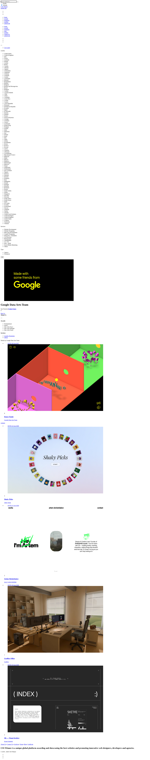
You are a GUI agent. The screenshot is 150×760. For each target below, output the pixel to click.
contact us (7, 34)
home (5, 17)
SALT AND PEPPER (10, 582)
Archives (16, 744)
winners (3, 423)
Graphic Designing (9, 336)
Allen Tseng (7, 502)
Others (6, 337)
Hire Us (3, 313)
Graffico (6, 662)
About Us (3, 744)
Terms (21, 744)
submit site (4, 8)
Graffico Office (9, 658)
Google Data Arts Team (10, 420)
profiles (6, 22)
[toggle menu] (1, 45)
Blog (25, 744)
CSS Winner (4, 6)
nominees (6, 20)
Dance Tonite (8, 417)
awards (6, 19)
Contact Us (10, 744)
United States (12, 309)
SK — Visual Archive (11, 738)
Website (5, 5)
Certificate (30, 744)
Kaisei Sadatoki (8, 741)
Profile (5, 3)
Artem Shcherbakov (11, 579)
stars (5, 31)
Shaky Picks (8, 499)
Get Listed (7, 47)
